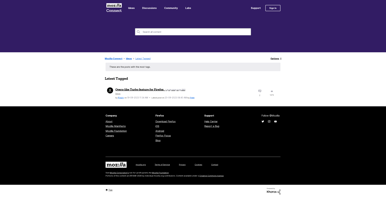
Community (171, 7)
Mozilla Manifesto (116, 126)
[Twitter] (262, 121)
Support (256, 7)
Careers (110, 135)
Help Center (211, 121)
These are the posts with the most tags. (129, 67)
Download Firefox (165, 121)
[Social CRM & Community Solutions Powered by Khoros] (273, 191)
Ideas (131, 7)
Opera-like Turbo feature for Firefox (150, 89)
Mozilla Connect (114, 8)
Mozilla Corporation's (119, 173)
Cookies (198, 165)
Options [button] (275, 58)
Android (159, 130)
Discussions (149, 7)
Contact (214, 165)
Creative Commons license (211, 176)
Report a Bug (211, 126)
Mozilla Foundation (116, 130)
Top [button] (110, 190)
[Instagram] (269, 121)
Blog (157, 140)
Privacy (182, 165)
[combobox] (193, 31)
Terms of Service (162, 165)
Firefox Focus (163, 135)
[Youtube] (275, 121)
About (109, 121)
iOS (157, 126)
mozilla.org (141, 165)
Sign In (273, 8)
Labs (188, 7)
